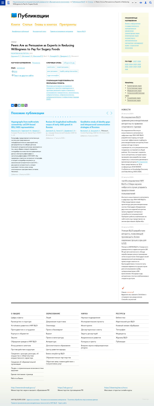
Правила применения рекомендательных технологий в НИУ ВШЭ (34, 403)
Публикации (33, 15)
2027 (135, 61)
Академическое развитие (91, 337)
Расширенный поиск (39, 31)
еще (126, 69)
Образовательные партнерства (58, 357)
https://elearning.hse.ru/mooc (116, 387)
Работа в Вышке (17, 378)
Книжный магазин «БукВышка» (127, 325)
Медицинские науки (134, 90)
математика (129, 43)
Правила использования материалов (61, 31)
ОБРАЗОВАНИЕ (53, 313)
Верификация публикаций (20, 31)
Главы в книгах (46, 24)
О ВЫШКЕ (15, 313)
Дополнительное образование (58, 345)
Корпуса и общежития (20, 333)
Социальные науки (134, 98)
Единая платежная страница (22, 374)
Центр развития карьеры (56, 349)
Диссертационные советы (91, 329)
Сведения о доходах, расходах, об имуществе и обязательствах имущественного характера (24, 355)
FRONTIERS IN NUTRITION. (20, 53)
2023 (135, 64)
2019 (135, 67)
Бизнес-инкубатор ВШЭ (55, 353)
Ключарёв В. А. (55, 56)
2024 (131, 64)
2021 (126, 67)
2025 (126, 64)
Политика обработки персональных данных (82, 400)
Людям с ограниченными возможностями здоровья (27, 369)
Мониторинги (86, 325)
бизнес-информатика (132, 23)
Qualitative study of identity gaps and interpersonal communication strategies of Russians (95, 124)
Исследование (142, 162)
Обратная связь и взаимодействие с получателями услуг (60, 362)
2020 (131, 67)
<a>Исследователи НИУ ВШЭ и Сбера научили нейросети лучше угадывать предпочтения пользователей (134, 187)
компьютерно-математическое (131, 39)
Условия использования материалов (53, 400)
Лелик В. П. (60, 131)
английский (21, 68)
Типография (120, 329)
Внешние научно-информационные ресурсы (94, 346)
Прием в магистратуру (55, 337)
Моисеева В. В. (38, 56)
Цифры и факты (17, 317)
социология (134, 45)
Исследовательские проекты (92, 321)
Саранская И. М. (26, 131)
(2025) (62, 92)
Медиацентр (121, 333)
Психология (36, 63)
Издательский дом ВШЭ (125, 321)
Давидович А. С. (65, 56)
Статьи (27, 24)
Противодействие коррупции (23, 349)
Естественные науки (134, 88)
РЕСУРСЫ (120, 313)
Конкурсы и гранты (88, 341)
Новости (126, 109)
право (127, 45)
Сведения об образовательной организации (23, 363)
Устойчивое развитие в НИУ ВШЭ (24, 325)
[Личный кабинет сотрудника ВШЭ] (145, 2)
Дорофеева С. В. (69, 131)
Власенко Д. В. (16, 131)
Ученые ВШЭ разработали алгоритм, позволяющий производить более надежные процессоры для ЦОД (134, 237)
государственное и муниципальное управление (132, 28)
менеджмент (138, 43)
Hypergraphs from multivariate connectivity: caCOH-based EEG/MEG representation (25, 124)
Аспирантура (51, 341)
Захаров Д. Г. (36, 131)
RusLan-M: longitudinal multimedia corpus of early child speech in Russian (61, 124)
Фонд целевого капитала (21, 345)
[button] (53, 117)
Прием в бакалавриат (54, 329)
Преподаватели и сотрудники (23, 329)
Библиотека (120, 317)
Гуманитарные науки (134, 86)
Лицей (48, 317)
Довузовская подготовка (56, 321)
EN (136, 2)
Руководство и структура (21, 321)
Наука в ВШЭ (81, 31)
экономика (129, 48)
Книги (15, 24)
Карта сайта (62, 403)
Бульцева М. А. (95, 131)
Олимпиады (50, 325)
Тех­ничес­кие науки (134, 100)
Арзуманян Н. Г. (16, 56)
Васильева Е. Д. (85, 131)
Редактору (145, 399)
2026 (139, 61)
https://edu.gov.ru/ (65, 387)
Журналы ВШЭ (121, 337)
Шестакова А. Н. (27, 56)
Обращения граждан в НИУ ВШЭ (23, 341)
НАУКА (84, 313)
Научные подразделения (90, 317)
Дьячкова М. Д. (50, 131)
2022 (139, 64)
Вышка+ (49, 333)
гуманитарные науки (132, 33)
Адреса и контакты (33, 400)
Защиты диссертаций (89, 333)
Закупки (14, 337)
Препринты (67, 24)
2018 (139, 67)
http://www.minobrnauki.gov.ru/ (23, 387)
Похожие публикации (27, 113)
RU (133, 2)
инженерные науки (132, 36)
